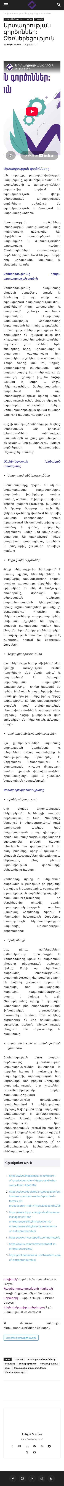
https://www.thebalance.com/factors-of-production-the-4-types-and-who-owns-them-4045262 (33, 1180)
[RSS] (43, 1446)
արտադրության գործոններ (41, 1359)
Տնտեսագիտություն (15, 1372)
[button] (59, 5)
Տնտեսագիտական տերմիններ (30, 1368)
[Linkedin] (15, 1392)
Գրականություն (18, 1163)
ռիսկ (7, 1368)
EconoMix (46, 13)
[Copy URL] (31, 1392)
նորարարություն (49, 1363)
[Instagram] (21, 1446)
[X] (23, 1392)
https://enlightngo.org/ (32, 1439)
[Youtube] (36, 1453)
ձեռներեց (10, 1363)
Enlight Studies (14, 44)
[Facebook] (7, 1392)
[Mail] (36, 1446)
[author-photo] (32, 1429)
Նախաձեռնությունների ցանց (21, 13)
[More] (56, 1392)
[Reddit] (41, 1478)
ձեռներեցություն (27, 1363)
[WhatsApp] (48, 1392)
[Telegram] (39, 1392)
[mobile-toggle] (6, 5)
